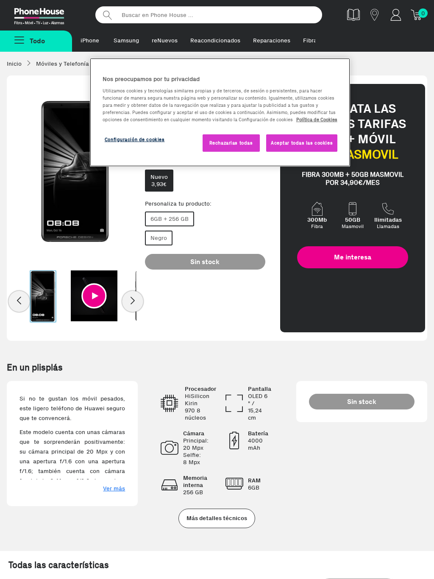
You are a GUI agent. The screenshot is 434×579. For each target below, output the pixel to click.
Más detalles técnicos (216, 518)
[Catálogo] (353, 14)
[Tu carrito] (417, 14)
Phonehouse (46, 14)
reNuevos (165, 40)
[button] (94, 295)
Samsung (126, 40)
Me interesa (352, 257)
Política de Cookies (316, 119)
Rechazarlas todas (231, 143)
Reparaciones (271, 40)
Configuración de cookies (135, 139)
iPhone (90, 40)
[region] (220, 112)
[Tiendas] (374, 14)
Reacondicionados (215, 40)
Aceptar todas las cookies (302, 143)
